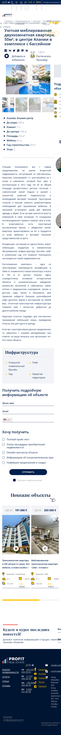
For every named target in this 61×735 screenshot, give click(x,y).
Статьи (43, 23)
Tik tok (41, 682)
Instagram (41, 678)
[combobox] (7, 419)
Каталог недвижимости (18, 23)
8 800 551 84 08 (26, 690)
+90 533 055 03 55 (27, 670)
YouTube (41, 674)
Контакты (7, 27)
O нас (6, 23)
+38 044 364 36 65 (27, 683)
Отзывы (6, 685)
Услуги (6, 676)
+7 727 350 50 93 (27, 677)
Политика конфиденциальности (13, 718)
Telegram (41, 686)
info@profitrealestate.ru (55, 665)
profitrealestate (55, 671)
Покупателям (34, 23)
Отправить (28, 472)
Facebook (41, 670)
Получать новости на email (29, 480)
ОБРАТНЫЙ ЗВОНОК (51, 33)
